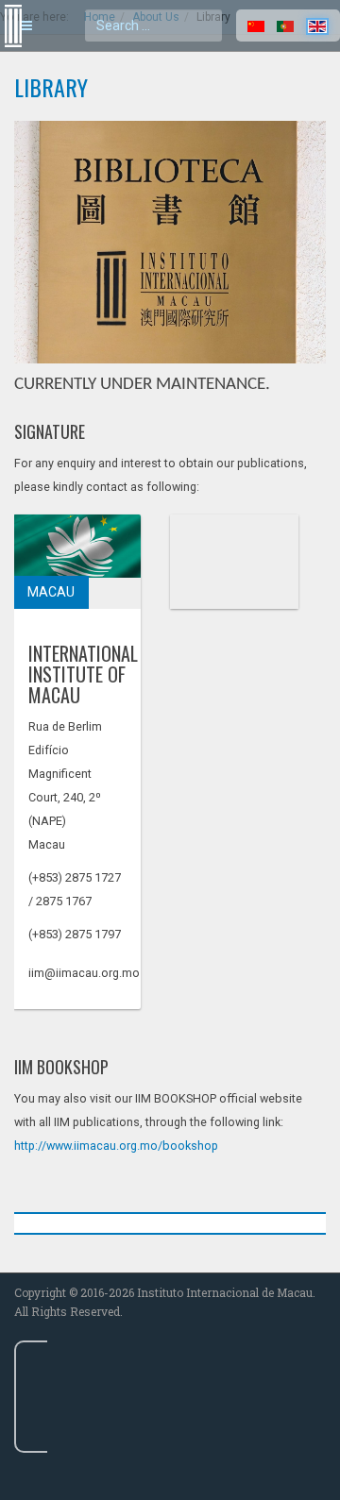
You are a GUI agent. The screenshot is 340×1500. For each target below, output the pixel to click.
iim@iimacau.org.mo (84, 973)
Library (51, 87)
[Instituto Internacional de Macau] (9, 8)
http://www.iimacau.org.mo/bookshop (117, 1145)
